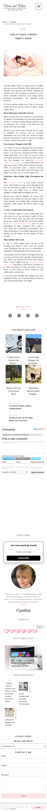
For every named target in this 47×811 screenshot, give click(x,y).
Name (4, 462)
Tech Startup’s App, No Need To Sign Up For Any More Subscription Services (22, 663)
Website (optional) (37, 462)
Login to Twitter (36, 458)
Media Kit (23, 604)
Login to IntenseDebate (8, 458)
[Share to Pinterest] (37, 315)
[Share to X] (10, 315)
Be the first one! (35, 435)
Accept (38, 807)
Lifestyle (23, 309)
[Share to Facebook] (19, 315)
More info (13, 809)
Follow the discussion (43, 429)
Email (18, 462)
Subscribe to (7, 472)
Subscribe (23, 558)
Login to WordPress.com (22, 458)
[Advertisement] (23, 507)
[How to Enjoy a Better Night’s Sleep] (28, 315)
